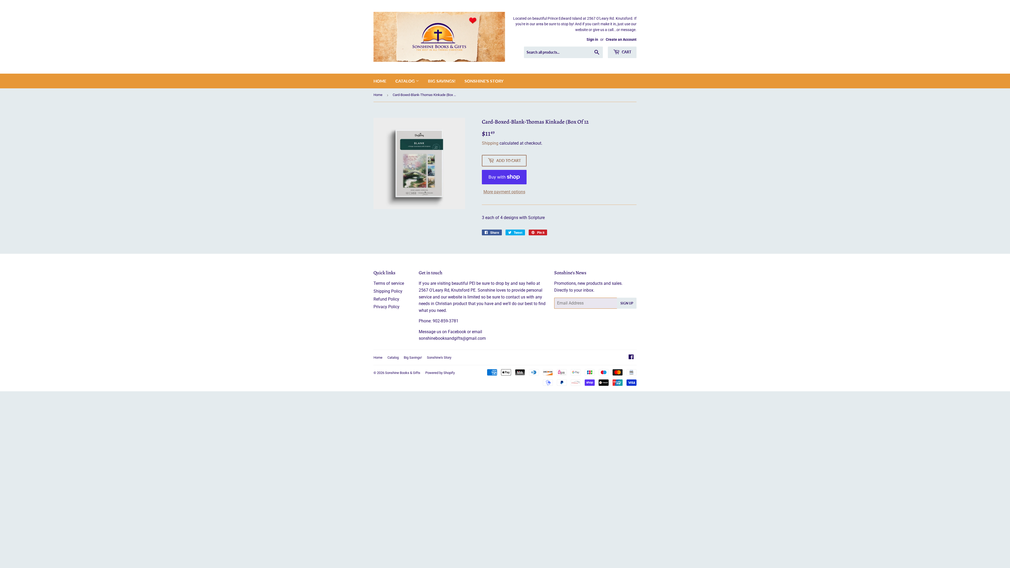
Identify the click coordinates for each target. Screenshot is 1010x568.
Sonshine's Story (483, 80)
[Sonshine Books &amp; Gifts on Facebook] (631, 357)
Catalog (405, 80)
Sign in (592, 39)
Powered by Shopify (440, 373)
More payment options (504, 191)
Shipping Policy (387, 291)
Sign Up (626, 303)
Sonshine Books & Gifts (402, 373)
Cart (626, 52)
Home (379, 80)
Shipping (490, 143)
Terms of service (388, 283)
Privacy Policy (386, 306)
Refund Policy (386, 299)
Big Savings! (442, 80)
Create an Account (621, 39)
